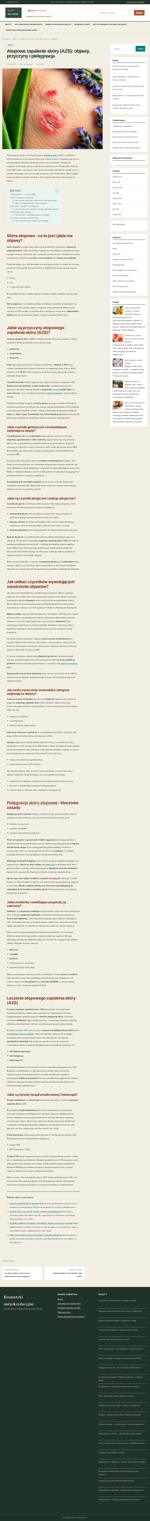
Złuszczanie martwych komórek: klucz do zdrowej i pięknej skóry (120, 1311)
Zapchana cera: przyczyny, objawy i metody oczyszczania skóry (119, 1405)
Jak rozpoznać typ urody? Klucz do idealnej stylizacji (116, 1481)
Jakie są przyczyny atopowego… (23, 197)
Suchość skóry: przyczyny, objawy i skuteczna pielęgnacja (35, 1211)
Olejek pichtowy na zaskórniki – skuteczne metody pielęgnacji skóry (121, 1490)
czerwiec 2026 (117, 187)
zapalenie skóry (51, 155)
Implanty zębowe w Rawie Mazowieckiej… (127, 148)
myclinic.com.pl (28, 64)
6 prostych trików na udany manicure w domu (113, 1339)
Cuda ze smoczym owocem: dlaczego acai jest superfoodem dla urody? (121, 1443)
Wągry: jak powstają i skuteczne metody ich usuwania (116, 1396)
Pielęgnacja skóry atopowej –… (23, 212)
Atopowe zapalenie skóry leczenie (24, 1203)
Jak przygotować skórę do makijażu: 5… (126, 131)
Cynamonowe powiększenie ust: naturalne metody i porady (117, 1330)
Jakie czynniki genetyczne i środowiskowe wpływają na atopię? (36, 200)
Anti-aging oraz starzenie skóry (28, 24)
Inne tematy (116, 254)
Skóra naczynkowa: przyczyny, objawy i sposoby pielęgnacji (36, 1234)
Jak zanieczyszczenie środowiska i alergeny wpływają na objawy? (37, 209)
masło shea (50, 864)
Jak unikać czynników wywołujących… (25, 206)
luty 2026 (116, 209)
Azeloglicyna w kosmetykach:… (123, 126)
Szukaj (139, 13)
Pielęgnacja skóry (82, 24)
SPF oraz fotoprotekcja (120, 286)
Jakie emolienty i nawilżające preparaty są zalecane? (32, 215)
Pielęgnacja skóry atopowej (32, 802)
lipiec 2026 (116, 182)
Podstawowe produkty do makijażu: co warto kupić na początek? (119, 1358)
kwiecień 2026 (117, 198)
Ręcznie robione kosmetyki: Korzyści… (126, 137)
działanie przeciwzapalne (22, 1033)
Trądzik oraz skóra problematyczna (21, 30)
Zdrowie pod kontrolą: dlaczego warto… (126, 142)
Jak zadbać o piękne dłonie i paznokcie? (111, 1452)
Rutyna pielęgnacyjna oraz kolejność (110, 24)
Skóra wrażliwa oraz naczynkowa (124, 281)
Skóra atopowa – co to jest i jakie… (24, 194)
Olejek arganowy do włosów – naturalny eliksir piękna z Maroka (119, 1433)
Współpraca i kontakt (136, 2)
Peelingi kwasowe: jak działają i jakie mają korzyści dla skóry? (119, 1499)
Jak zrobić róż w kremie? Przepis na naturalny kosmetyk (117, 1300)
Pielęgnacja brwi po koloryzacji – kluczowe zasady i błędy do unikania (121, 1462)
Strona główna (6, 39)
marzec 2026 (117, 203)
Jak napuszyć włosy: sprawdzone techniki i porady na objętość (119, 1386)
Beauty (8, 24)
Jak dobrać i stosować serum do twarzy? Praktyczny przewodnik (119, 1415)
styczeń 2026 (117, 214)
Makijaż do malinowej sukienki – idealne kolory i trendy (117, 1320)
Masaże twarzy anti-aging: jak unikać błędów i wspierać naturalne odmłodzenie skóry (134, 406)
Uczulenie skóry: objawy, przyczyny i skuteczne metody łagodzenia (134, 338)
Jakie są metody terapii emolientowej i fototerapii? (32, 221)
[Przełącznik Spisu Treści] (56, 191)
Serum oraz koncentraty (120, 275)
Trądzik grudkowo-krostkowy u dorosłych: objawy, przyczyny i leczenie (41, 1223)
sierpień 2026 (117, 177)
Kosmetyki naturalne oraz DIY (58, 24)
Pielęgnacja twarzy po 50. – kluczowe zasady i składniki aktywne (120, 1367)
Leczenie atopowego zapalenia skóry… (25, 218)
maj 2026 (116, 193)
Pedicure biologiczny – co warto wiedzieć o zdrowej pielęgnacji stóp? (121, 1424)
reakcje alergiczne (54, 393)
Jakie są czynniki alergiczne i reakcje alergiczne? (31, 203)
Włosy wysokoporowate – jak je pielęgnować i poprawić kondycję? (120, 1349)
